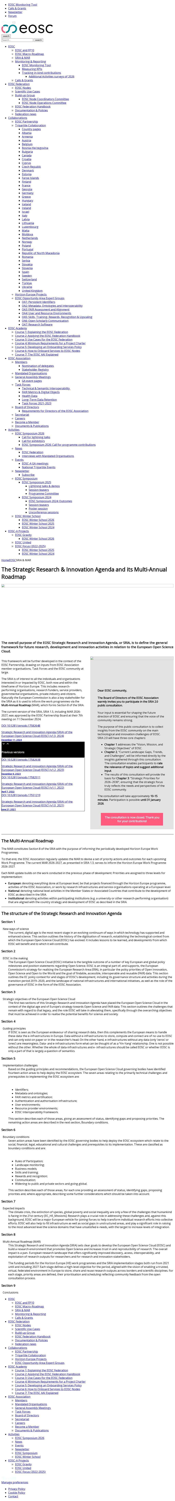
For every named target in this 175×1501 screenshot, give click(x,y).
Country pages (31, 129)
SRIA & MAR (22, 58)
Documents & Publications (32, 426)
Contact (13, 1496)
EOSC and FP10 (24, 50)
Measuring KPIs (32, 69)
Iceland (26, 204)
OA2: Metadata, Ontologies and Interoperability (52, 306)
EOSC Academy (17, 328)
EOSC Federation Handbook (33, 106)
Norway (27, 242)
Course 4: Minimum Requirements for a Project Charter (50, 343)
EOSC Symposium (26, 478)
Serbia (26, 260)
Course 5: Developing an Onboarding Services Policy (48, 347)
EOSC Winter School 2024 (38, 527)
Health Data (29, 396)
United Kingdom (32, 291)
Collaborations (17, 118)
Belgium (27, 144)
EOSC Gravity (23, 535)
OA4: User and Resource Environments (46, 313)
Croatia (26, 159)
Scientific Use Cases (27, 91)
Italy (24, 215)
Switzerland (29, 279)
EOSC (11, 46)
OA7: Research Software (37, 324)
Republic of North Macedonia (40, 253)
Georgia (27, 189)
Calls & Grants (17, 8)
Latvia (26, 219)
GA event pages (32, 381)
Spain (25, 272)
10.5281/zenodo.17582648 (20, 726)
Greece (26, 197)
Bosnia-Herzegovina (35, 148)
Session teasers (39, 490)
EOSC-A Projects (18, 531)
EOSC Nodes (23, 88)
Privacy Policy (16, 1489)
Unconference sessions (44, 512)
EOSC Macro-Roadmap (29, 54)
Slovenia (27, 268)
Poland (26, 245)
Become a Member (27, 422)
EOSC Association (19, 358)
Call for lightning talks (36, 437)
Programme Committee (44, 493)
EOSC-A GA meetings (35, 463)
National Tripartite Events (38, 467)
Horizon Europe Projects (31, 294)
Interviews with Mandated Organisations (48, 456)
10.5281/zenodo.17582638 (21, 760)
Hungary (27, 200)
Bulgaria (27, 152)
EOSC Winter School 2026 (38, 520)
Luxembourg (30, 227)
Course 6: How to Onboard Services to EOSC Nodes (47, 351)
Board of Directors (27, 407)
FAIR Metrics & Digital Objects (41, 392)
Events (19, 460)
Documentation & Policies (31, 110)
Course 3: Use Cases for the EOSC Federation (43, 339)
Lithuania (28, 223)
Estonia (26, 174)
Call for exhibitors (33, 441)
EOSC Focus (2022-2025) (30, 546)
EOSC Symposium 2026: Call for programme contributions (59, 445)
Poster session (38, 508)
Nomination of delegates (38, 366)
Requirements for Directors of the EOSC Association (55, 411)
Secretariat (22, 415)
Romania (27, 257)
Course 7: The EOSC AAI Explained (36, 354)
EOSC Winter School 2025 (38, 523)
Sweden (27, 276)
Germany (27, 193)
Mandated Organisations (31, 373)
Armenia (27, 137)
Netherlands (30, 238)
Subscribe (28, 475)
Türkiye (27, 283)
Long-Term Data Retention (39, 400)
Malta (25, 230)
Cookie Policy (16, 1493)
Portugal (27, 249)
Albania (26, 133)
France (26, 185)
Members (21, 362)
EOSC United (23, 542)
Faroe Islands (30, 178)
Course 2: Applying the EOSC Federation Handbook (47, 336)
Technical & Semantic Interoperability (46, 388)
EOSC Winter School (28, 516)
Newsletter (15, 12)
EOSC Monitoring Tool (22, 4)
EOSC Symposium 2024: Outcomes (50, 501)
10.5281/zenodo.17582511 (21, 777)
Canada (26, 155)
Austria (26, 140)
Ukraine (27, 287)
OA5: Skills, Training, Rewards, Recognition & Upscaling (57, 317)
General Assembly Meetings (33, 377)
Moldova (27, 234)
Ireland (26, 208)
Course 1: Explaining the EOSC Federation (41, 332)
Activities (13, 430)
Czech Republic (31, 167)
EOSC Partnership (26, 121)
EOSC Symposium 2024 (36, 497)
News (18, 448)
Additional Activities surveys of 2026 (51, 76)
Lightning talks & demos (44, 486)
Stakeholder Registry (35, 369)
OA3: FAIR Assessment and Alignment (45, 309)
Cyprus (26, 163)
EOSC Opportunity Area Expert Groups (39, 298)
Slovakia (27, 264)
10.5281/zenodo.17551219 (21, 795)
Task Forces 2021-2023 (36, 403)
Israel (25, 212)
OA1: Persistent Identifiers (38, 302)
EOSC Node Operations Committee (44, 103)
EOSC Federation (19, 84)
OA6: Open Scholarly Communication (45, 321)
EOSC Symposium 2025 (36, 482)
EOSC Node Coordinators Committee (45, 99)
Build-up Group (25, 95)
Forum (12, 16)
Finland (26, 182)
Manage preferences (14, 1482)
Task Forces (22, 384)
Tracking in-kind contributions (41, 73)
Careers (20, 418)
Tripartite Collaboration (30, 125)
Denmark (28, 170)
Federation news (25, 114)
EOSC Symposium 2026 (29, 433)
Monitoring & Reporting (30, 61)
